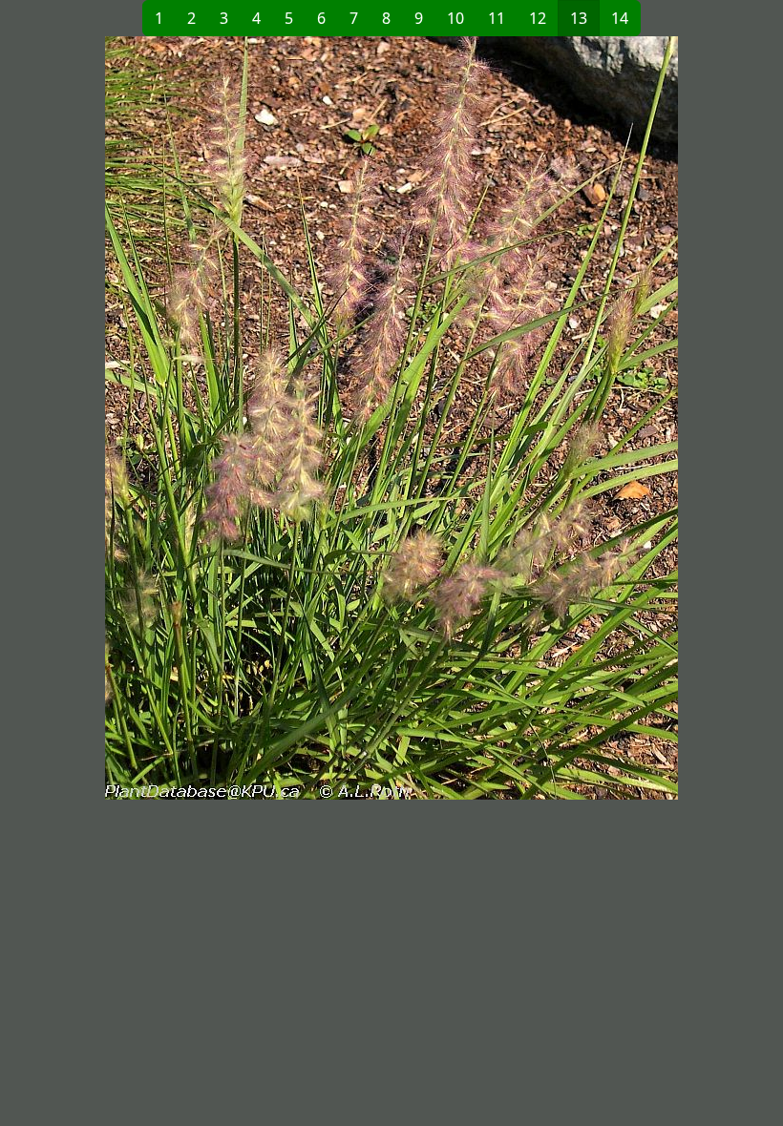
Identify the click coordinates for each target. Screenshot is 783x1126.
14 (619, 18)
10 (455, 18)
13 (578, 18)
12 (537, 18)
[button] (201, 418)
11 (496, 18)
